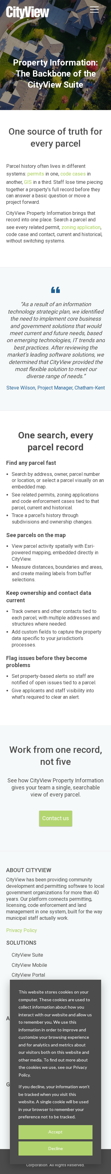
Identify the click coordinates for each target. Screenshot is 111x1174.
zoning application (81, 227)
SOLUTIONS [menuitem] (21, 942)
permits (35, 174)
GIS (28, 182)
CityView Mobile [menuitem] (29, 965)
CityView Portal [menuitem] (28, 975)
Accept (55, 1131)
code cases (73, 174)
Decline (55, 1148)
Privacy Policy (21, 930)
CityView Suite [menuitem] (27, 955)
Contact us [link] (55, 818)
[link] (27, 13)
